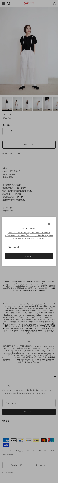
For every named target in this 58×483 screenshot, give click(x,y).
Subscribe (29, 256)
